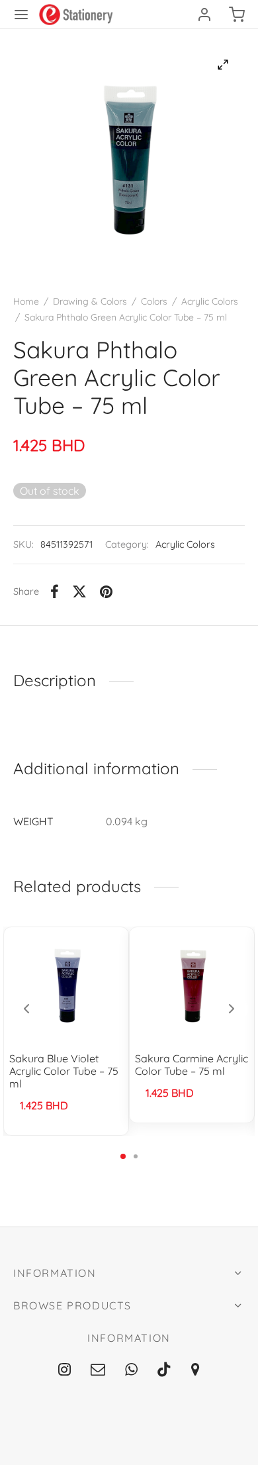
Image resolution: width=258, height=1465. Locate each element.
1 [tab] (123, 1156)
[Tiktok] (164, 1370)
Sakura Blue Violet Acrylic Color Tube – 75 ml (63, 1071)
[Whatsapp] (131, 1370)
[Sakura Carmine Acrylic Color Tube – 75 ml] (192, 984)
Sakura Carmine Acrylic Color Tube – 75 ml (191, 1065)
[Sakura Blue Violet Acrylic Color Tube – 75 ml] (66, 984)
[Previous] (26, 1009)
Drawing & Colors (90, 301)
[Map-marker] (195, 1370)
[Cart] (237, 15)
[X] (79, 591)
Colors (154, 301)
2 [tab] (136, 1156)
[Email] (98, 1370)
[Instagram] (64, 1370)
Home (26, 301)
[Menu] (21, 14)
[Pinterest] (106, 591)
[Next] (231, 1009)
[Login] (204, 15)
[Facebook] (54, 591)
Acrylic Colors (209, 301)
